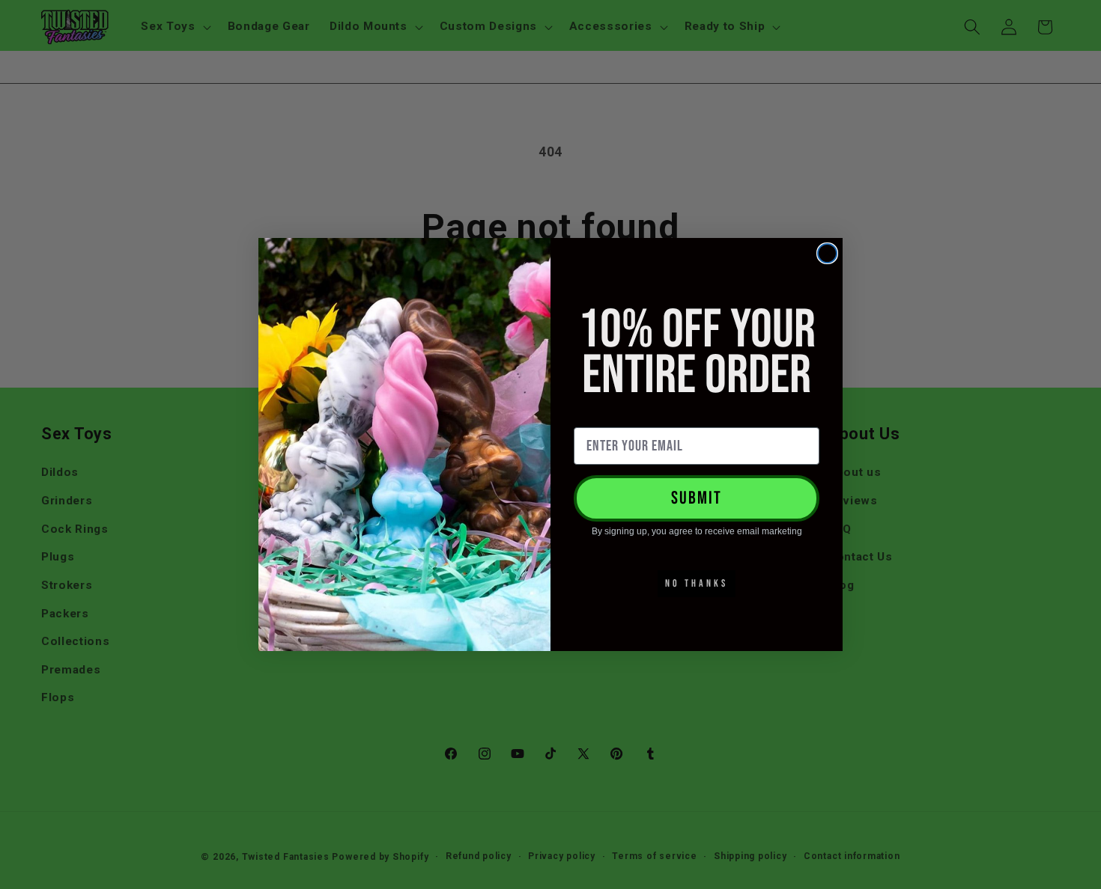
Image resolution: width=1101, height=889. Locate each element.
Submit (696, 498)
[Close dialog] (827, 253)
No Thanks (696, 583)
